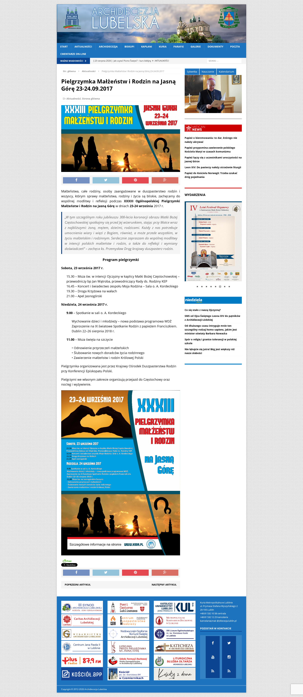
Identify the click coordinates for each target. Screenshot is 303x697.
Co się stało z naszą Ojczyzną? (203, 310)
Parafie (178, 46)
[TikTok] (213, 671)
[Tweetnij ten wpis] (106, 180)
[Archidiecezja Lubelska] (151, 23)
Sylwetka (192, 71)
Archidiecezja (108, 46)
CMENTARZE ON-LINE (73, 54)
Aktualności (83, 46)
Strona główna (91, 98)
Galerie (196, 46)
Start (64, 46)
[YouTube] (213, 657)
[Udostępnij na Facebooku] (76, 180)
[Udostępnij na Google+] (165, 180)
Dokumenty (215, 46)
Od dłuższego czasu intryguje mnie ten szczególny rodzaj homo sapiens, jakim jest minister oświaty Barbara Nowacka (211, 329)
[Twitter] (229, 643)
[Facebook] (213, 643)
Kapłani (146, 46)
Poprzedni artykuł (78, 584)
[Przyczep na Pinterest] (135, 180)
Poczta (235, 46)
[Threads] (229, 671)
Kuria (163, 46)
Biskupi (129, 46)
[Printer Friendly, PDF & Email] (67, 561)
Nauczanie (208, 71)
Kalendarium (226, 71)
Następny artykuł (164, 584)
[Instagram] (229, 657)
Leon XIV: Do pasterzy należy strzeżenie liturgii (213, 167)
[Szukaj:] (224, 60)
